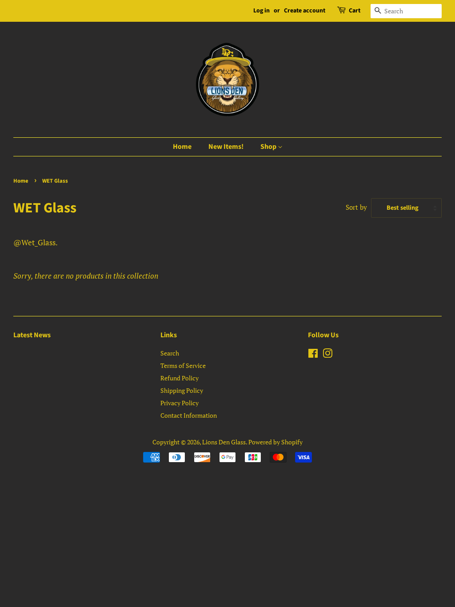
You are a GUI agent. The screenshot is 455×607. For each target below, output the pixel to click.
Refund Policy (179, 378)
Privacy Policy (179, 403)
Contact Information (188, 415)
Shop (269, 147)
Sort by (356, 207)
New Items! (225, 147)
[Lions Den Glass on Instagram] (327, 355)
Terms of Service (183, 365)
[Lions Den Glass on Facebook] (313, 355)
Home (182, 147)
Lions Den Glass (224, 442)
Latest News (32, 335)
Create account (304, 10)
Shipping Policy (181, 390)
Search (169, 353)
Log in (261, 10)
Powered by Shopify (275, 442)
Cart (354, 10)
